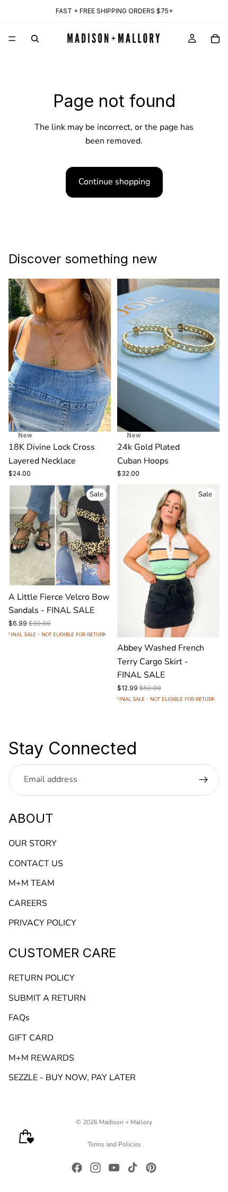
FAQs (19, 1018)
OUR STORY (32, 843)
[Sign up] (203, 780)
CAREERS (27, 903)
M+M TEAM (31, 883)
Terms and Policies (114, 1144)
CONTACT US (35, 863)
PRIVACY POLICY (42, 923)
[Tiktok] (132, 1167)
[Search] (35, 38)
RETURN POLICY (41, 978)
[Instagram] (95, 1167)
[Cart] (215, 38)
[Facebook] (77, 1167)
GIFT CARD (31, 1038)
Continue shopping (114, 182)
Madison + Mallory (125, 1122)
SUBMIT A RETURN (47, 998)
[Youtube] (114, 1167)
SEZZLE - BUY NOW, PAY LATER (72, 1078)
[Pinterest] (151, 1167)
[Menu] (12, 38)
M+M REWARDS (41, 1058)
